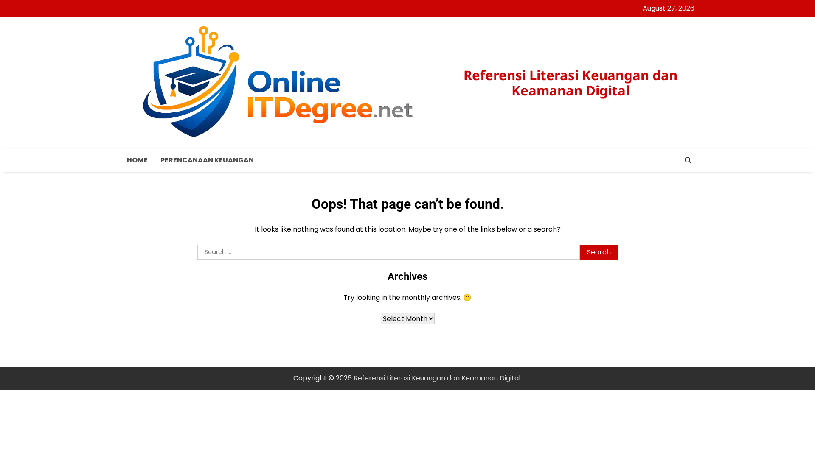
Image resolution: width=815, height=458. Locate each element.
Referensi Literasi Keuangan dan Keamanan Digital (570, 82)
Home (137, 160)
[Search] (688, 160)
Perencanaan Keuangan (207, 160)
